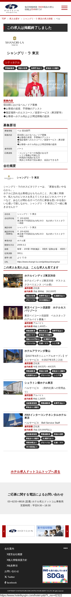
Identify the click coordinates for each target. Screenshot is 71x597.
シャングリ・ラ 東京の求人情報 (38, 18)
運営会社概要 (15, 554)
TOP (4, 18)
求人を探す (14, 18)
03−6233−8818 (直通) (19, 501)
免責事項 (13, 565)
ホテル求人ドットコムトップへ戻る (35, 471)
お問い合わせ (11, 571)
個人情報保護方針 (17, 560)
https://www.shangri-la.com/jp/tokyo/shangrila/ (38, 262)
